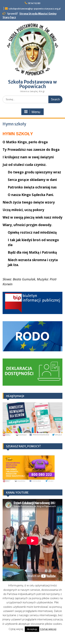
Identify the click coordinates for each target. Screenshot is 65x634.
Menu (36, 112)
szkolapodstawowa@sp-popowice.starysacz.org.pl (34, 8)
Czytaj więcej (48, 629)
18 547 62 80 (34, 3)
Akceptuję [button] (32, 629)
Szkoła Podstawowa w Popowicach (32, 84)
